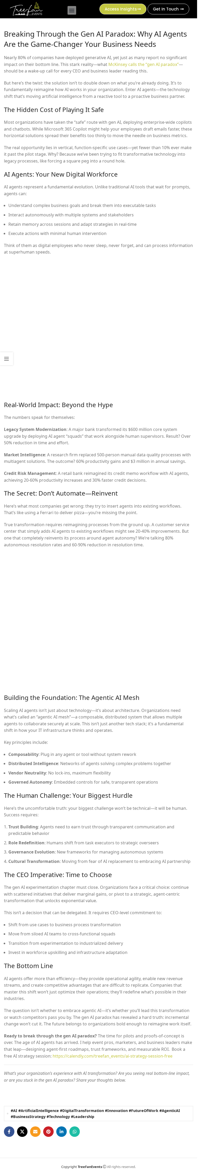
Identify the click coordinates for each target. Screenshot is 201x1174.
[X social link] (22, 1131)
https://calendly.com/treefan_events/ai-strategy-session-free (112, 1056)
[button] (72, 10)
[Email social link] (35, 1131)
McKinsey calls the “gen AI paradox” (143, 64)
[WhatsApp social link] (74, 1131)
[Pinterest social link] (48, 1131)
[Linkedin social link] (61, 1131)
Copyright (81, 1166)
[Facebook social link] (9, 1131)
